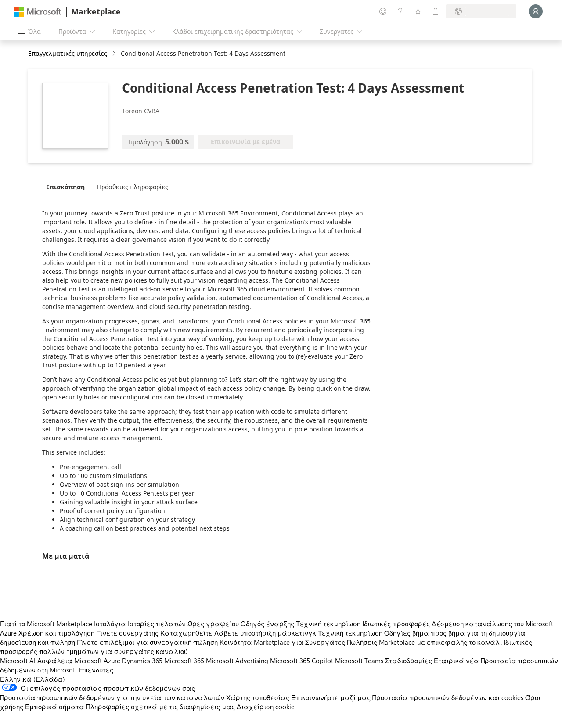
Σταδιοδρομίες (408, 660)
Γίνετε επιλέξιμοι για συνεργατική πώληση (147, 642)
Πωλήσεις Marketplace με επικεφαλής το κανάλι (424, 642)
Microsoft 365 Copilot (301, 660)
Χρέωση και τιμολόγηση (56, 632)
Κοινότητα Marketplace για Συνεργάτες (282, 642)
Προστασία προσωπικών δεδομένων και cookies (447, 697)
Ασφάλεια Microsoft (69, 660)
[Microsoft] (37, 12)
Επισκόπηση (65, 187)
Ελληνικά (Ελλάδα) (32, 679)
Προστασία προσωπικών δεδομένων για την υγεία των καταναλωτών (112, 697)
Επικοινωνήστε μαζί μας (331, 697)
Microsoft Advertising (237, 660)
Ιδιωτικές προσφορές (396, 623)
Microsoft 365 (184, 660)
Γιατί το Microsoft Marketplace (46, 623)
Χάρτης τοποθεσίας (257, 697)
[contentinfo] (115, 53)
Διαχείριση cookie (266, 706)
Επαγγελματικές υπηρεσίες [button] (67, 53)
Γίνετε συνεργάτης (127, 632)
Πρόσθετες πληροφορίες (132, 187)
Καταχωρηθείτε (186, 632)
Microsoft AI (18, 660)
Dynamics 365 (142, 660)
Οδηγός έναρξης (267, 623)
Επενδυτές (96, 669)
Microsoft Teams (359, 660)
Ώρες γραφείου (213, 623)
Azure (112, 660)
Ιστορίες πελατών (157, 623)
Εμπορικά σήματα (54, 706)
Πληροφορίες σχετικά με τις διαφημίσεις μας (160, 706)
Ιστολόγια (110, 623)
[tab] (67, 186)
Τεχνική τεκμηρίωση (328, 623)
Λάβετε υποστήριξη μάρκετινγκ (265, 632)
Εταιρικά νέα (456, 660)
